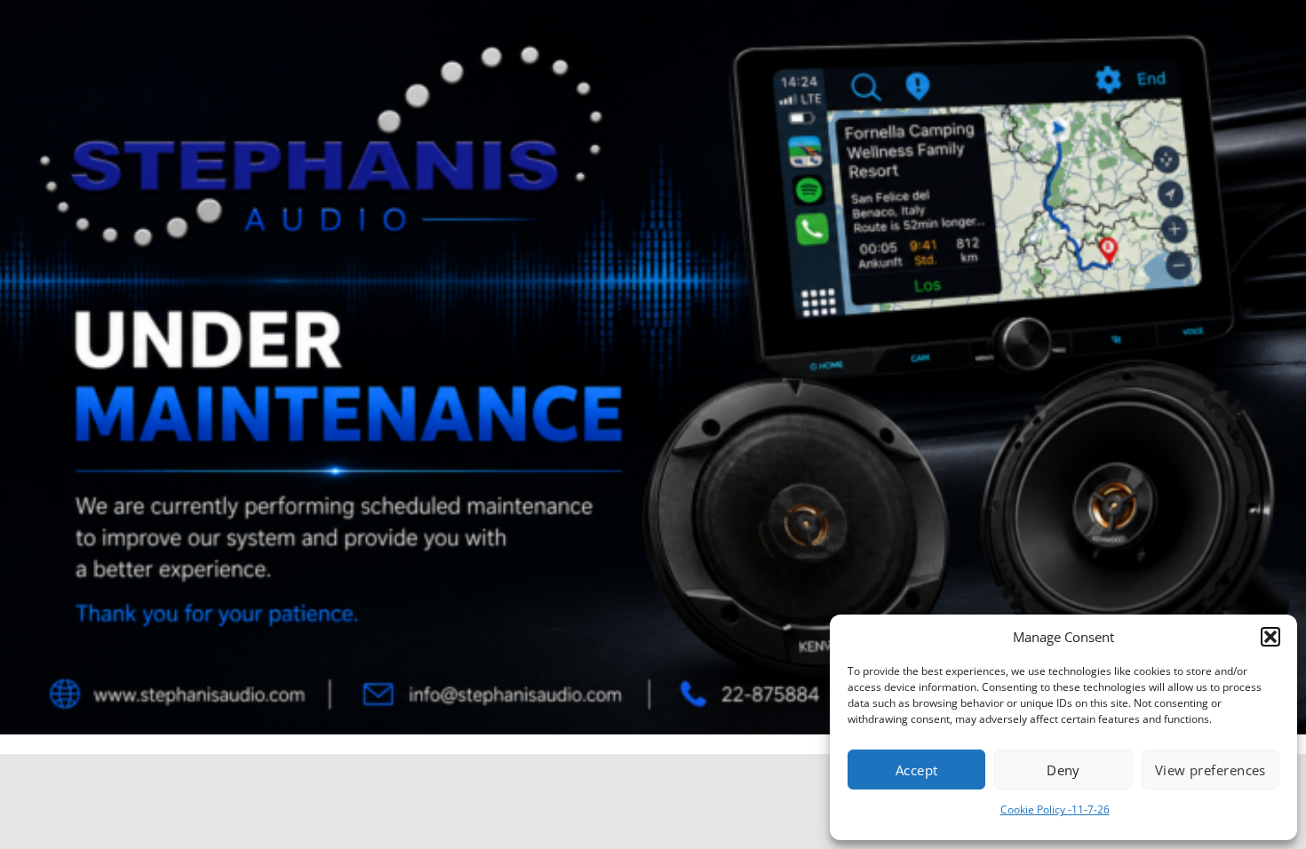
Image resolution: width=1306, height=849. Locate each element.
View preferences (1210, 770)
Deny (1063, 770)
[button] (1270, 637)
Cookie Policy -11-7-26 (1055, 809)
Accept (917, 770)
